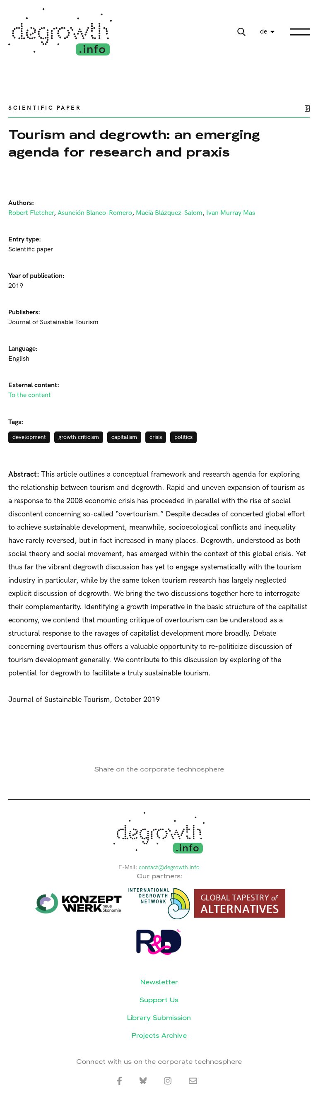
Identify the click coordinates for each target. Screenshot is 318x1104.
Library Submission (159, 1017)
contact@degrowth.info (169, 867)
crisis (155, 437)
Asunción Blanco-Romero (95, 213)
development (29, 437)
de (263, 32)
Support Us (159, 1000)
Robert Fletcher (31, 213)
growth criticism (78, 437)
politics (183, 437)
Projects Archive (159, 1035)
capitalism (124, 437)
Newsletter (159, 982)
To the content (29, 395)
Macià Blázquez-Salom (169, 213)
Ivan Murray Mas (230, 213)
